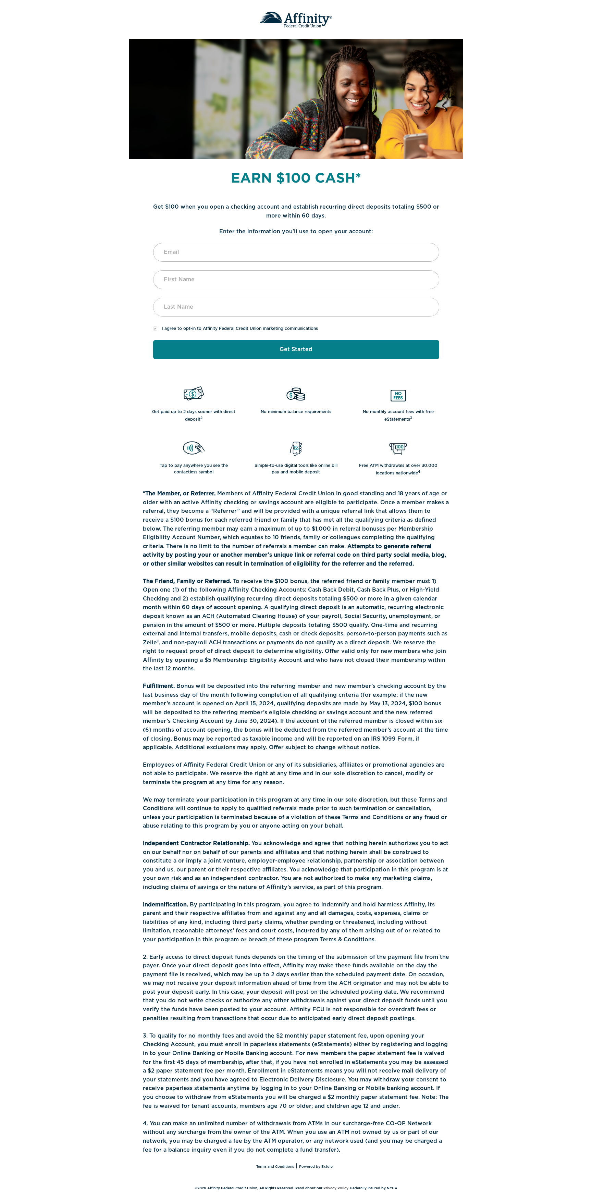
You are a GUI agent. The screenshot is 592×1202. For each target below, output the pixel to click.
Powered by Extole (316, 1166)
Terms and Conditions (275, 1166)
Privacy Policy (335, 1188)
